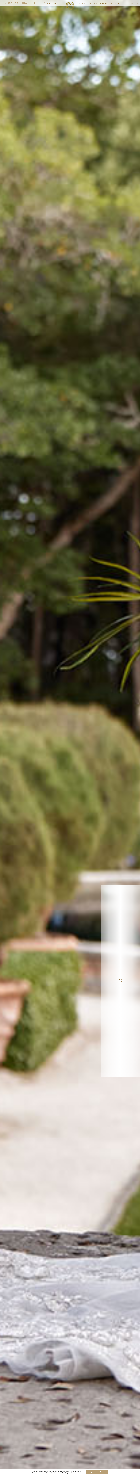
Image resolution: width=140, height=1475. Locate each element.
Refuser (102, 1472)
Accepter (91, 1472)
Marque (117, 3)
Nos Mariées (106, 3)
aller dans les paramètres (66, 1473)
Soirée (93, 3)
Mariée (80, 3)
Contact (131, 3)
